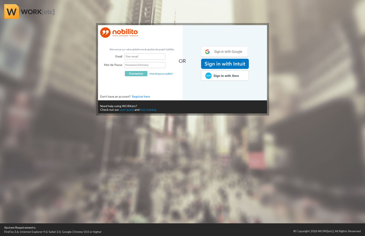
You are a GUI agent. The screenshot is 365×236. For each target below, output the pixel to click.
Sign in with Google (227, 52)
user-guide (127, 109)
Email (119, 56)
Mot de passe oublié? (161, 73)
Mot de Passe (113, 65)
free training (148, 109)
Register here (141, 96)
